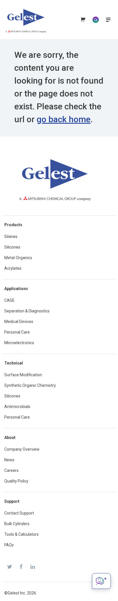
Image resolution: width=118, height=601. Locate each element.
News (9, 460)
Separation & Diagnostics (27, 311)
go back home (64, 119)
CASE (9, 300)
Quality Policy (16, 481)
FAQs (9, 545)
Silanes (10, 236)
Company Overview (22, 449)
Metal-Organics (18, 257)
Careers (11, 470)
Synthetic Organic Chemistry (30, 385)
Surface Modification (23, 375)
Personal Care (17, 332)
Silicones (12, 247)
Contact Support (19, 513)
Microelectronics (19, 342)
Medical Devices (18, 321)
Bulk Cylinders (17, 523)
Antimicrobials (17, 406)
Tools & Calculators (21, 534)
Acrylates (12, 268)
